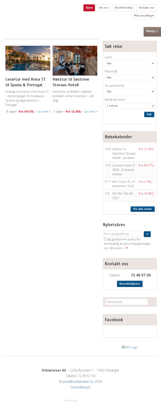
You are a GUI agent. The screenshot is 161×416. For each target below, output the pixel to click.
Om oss (103, 7)
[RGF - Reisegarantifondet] (130, 347)
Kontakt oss (146, 7)
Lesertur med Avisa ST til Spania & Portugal (25, 82)
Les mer (42, 111)
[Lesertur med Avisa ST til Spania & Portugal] (27, 58)
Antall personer (115, 99)
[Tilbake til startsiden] (37, 7)
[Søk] (152, 302)
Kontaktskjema (129, 283)
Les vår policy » (114, 248)
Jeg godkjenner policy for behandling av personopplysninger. (127, 243)
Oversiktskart (80, 387)
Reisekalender (118, 137)
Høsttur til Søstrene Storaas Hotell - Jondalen (124, 153)
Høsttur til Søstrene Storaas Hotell (71, 82)
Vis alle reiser (142, 209)
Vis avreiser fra (114, 86)
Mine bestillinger (144, 15)
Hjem (89, 7)
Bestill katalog (123, 7)
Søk (149, 114)
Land (108, 57)
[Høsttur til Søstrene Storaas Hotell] (75, 61)
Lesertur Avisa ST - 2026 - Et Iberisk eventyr (124, 169)
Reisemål (111, 71)
